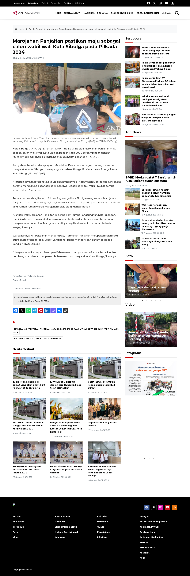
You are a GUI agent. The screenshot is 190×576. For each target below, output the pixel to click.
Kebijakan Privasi (149, 527)
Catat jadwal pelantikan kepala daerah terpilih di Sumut (101, 384)
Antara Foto (33, 3)
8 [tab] (162, 348)
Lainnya (166, 13)
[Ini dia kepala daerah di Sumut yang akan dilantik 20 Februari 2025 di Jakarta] (29, 367)
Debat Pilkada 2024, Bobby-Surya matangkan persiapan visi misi (66, 469)
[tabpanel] (151, 281)
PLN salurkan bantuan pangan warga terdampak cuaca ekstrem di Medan (158, 117)
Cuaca (100, 527)
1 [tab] (142, 300)
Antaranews (19, 3)
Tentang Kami (147, 532)
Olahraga (60, 537)
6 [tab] (153, 348)
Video (130, 304)
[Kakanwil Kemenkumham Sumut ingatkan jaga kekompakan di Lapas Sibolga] (104, 452)
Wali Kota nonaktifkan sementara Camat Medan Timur (155, 208)
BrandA (144, 542)
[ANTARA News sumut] (27, 13)
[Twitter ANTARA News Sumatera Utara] (154, 3)
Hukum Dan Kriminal (66, 532)
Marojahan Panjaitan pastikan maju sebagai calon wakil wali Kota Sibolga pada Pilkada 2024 (95, 29)
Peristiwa (102, 521)
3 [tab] (151, 300)
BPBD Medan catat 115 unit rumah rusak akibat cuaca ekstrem (150, 179)
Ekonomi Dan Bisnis (122, 13)
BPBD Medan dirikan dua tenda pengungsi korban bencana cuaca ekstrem (155, 50)
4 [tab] (155, 300)
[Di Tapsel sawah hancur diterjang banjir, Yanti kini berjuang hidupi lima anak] (132, 194)
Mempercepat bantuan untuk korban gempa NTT (150, 446)
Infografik (133, 353)
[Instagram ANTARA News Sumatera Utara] (160, 3)
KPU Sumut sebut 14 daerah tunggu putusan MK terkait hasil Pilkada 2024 (28, 425)
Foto (129, 256)
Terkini (44, 3)
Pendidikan (103, 532)
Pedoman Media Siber (152, 537)
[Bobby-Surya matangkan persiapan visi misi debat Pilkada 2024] (29, 452)
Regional (102, 13)
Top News (68, 3)
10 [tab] (171, 348)
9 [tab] (167, 348)
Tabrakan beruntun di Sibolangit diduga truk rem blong (156, 241)
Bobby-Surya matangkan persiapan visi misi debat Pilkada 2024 (27, 469)
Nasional (89, 13)
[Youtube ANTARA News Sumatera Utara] (166, 3)
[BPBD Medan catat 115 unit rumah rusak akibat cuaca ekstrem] (151, 157)
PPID (142, 558)
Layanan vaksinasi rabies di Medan (148, 288)
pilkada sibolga (23, 339)
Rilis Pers (79, 3)
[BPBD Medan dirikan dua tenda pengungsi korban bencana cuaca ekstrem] (132, 51)
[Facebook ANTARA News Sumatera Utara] (148, 3)
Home (58, 13)
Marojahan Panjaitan (48, 339)
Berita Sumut (72, 13)
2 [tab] (146, 300)
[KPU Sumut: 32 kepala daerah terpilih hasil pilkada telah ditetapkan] (66, 367)
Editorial (102, 516)
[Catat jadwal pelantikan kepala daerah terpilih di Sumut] (104, 367)
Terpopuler (56, 3)
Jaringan (144, 516)
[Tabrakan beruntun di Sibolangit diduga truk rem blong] (132, 242)
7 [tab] (158, 348)
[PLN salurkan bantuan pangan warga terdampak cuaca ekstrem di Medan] (132, 119)
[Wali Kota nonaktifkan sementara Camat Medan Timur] (132, 209)
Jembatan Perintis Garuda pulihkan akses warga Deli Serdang (148, 335)
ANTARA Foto (147, 547)
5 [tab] (160, 300)
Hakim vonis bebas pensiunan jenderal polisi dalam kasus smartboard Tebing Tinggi (158, 65)
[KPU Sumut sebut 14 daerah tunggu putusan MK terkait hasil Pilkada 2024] (29, 408)
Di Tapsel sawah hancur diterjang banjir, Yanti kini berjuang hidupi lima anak (156, 193)
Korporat (144, 552)
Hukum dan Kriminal (147, 13)
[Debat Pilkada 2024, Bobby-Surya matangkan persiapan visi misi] (66, 452)
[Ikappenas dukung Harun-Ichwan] (104, 408)
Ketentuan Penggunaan (153, 521)
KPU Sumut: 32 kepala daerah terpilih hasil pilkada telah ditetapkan (65, 384)
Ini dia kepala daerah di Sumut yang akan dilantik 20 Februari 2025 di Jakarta (29, 384)
